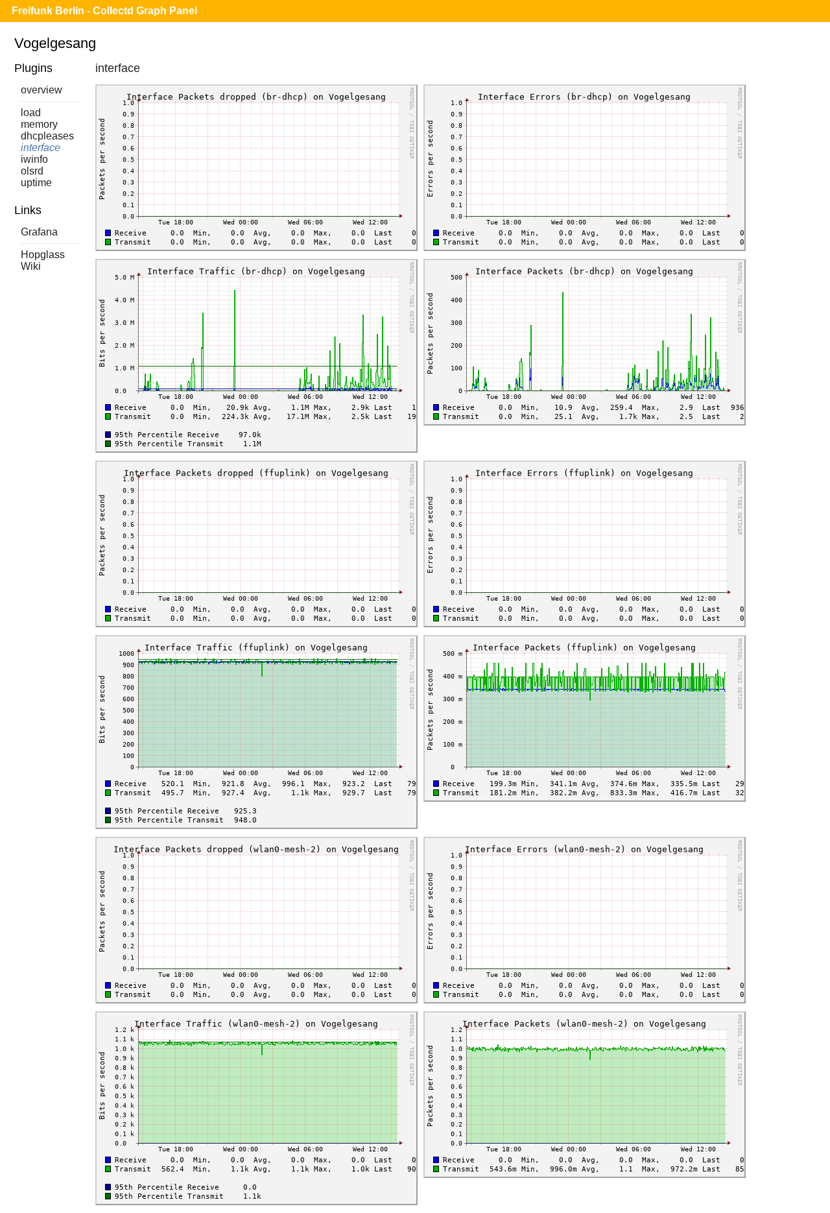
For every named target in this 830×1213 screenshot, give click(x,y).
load (31, 112)
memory (39, 124)
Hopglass (43, 254)
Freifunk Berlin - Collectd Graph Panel (104, 10)
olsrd (32, 170)
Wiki (31, 266)
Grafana (39, 231)
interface (40, 147)
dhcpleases (47, 135)
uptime (36, 182)
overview (41, 89)
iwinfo (34, 159)
